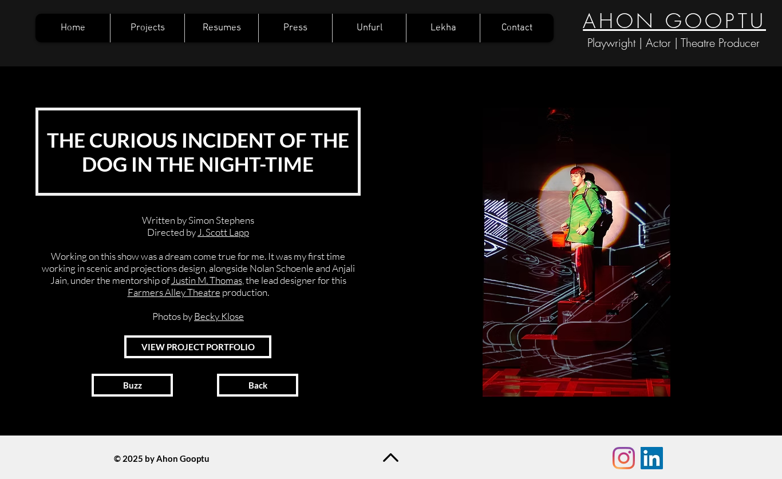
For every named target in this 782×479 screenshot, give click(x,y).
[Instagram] (624, 458)
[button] (576, 252)
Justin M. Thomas (206, 280)
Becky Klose (219, 316)
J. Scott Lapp (223, 232)
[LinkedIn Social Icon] (652, 458)
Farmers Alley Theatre (174, 292)
